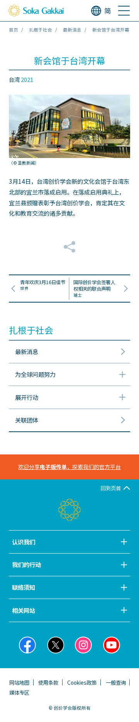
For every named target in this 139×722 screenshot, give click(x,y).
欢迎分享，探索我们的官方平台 (69, 467)
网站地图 (19, 682)
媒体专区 (19, 692)
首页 (13, 30)
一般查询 (116, 682)
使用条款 (48, 682)
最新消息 (72, 30)
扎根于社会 (40, 30)
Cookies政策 (82, 682)
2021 (27, 79)
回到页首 (111, 488)
